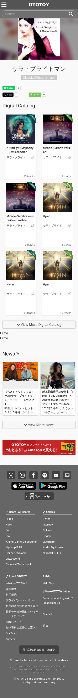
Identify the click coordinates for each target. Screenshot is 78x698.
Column (47, 530)
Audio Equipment (53, 547)
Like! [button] (36, 94)
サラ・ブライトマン (17, 157)
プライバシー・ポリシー (21, 600)
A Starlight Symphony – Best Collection (20, 150)
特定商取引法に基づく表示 (22, 606)
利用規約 (11, 594)
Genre (12, 512)
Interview (48, 524)
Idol (8, 536)
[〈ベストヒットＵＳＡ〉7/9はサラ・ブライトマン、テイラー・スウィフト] (20, 375)
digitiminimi (33, 682)
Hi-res (9, 518)
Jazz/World (13, 558)
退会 (45, 625)
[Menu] (4, 4)
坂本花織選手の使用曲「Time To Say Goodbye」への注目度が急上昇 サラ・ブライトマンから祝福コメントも (57, 400)
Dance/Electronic (16, 553)
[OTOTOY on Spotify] (45, 475)
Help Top (48, 583)
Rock (9, 524)
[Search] (72, 14)
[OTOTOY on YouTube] (56, 475)
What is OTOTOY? (16, 583)
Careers (10, 639)
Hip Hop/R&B (14, 547)
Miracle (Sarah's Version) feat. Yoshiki (20, 218)
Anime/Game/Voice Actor (21, 541)
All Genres (24, 512)
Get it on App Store (23, 486)
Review (47, 536)
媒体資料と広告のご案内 (21, 627)
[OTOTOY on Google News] (67, 475)
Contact (47, 614)
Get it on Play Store (53, 486)
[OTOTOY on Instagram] (22, 475)
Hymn (46, 216)
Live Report (49, 541)
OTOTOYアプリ (15, 621)
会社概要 (11, 589)
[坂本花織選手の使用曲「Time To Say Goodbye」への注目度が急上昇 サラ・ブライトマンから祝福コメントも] (58, 375)
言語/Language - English (40, 650)
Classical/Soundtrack (19, 564)
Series (46, 518)
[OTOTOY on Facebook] (33, 475)
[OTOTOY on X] (11, 475)
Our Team (11, 633)
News (9, 354)
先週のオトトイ (52, 553)
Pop (8, 530)
